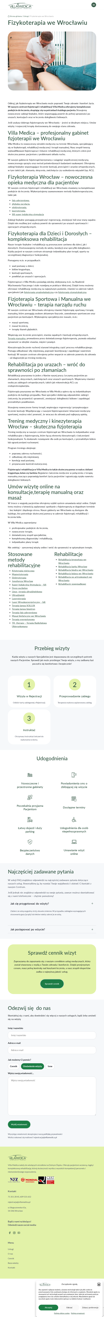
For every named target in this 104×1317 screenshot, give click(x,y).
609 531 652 (25, 1196)
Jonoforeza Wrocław (22, 581)
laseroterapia (18, 210)
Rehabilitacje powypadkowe (72, 584)
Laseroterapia (19, 598)
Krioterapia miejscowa (23, 570)
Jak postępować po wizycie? (27, 929)
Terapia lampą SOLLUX (23, 605)
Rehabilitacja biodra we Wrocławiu (75, 570)
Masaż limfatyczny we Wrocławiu (29, 616)
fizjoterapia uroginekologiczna (39, 292)
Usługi (26, 16)
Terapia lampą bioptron (23, 609)
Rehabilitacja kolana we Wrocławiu (75, 573)
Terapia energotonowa (23, 619)
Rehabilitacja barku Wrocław (72, 566)
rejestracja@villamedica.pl (45, 1137)
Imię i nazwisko (15, 1028)
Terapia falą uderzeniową (24, 612)
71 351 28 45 (13, 1196)
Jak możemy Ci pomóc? (19, 1059)
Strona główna (16, 16)
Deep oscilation (20, 588)
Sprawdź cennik (52, 983)
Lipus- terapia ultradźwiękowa (27, 591)
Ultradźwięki (18, 595)
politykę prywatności (53, 1134)
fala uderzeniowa (20, 200)
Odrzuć (69, 1307)
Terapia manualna (16, 338)
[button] (99, 1284)
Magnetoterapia (20, 574)
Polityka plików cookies (62, 1313)
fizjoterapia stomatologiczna (72, 292)
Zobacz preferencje (90, 1307)
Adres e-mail (14, 1043)
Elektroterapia (19, 577)
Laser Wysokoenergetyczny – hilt (29, 602)
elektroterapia (19, 207)
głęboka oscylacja (21, 204)
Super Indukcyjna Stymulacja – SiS (29, 584)
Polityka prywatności (78, 1313)
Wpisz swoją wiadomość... (21, 1073)
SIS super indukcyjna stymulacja (28, 214)
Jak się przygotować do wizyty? (29, 903)
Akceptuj (48, 1307)
